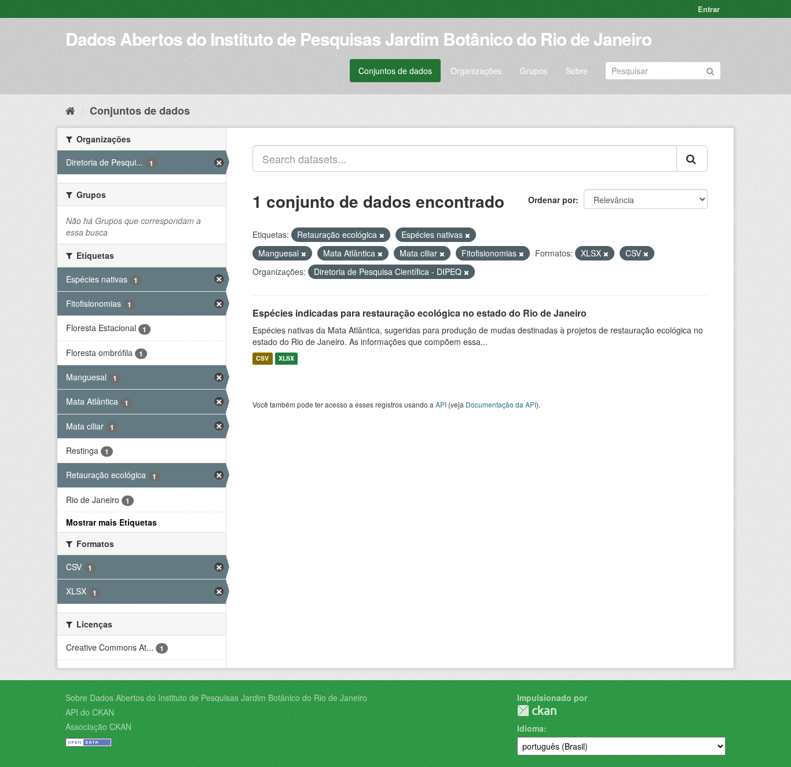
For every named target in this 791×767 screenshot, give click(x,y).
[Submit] (710, 70)
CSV (262, 358)
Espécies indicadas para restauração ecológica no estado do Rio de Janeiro (419, 313)
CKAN (536, 710)
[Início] (70, 110)
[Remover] (381, 235)
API (440, 404)
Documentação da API (501, 404)
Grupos (533, 70)
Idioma (530, 728)
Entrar (709, 8)
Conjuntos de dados (395, 70)
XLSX (286, 358)
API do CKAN (89, 712)
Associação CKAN (98, 726)
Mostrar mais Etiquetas (111, 522)
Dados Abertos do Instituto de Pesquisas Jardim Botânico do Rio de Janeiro (358, 38)
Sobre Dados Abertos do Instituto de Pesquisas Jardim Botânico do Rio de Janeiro (216, 697)
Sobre (577, 70)
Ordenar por (552, 199)
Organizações (476, 70)
